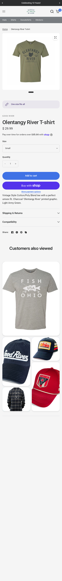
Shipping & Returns (12, 213)
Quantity (6, 157)
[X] (17, 232)
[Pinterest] (21, 232)
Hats (4, 20)
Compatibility (9, 222)
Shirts (13, 20)
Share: (5, 232)
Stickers (39, 20)
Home (5, 29)
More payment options (31, 192)
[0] (57, 11)
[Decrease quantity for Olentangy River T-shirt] (5, 163)
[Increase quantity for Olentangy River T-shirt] (15, 163)
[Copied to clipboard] (26, 232)
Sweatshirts (25, 20)
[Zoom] (55, 37)
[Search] (52, 11)
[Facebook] (12, 232)
